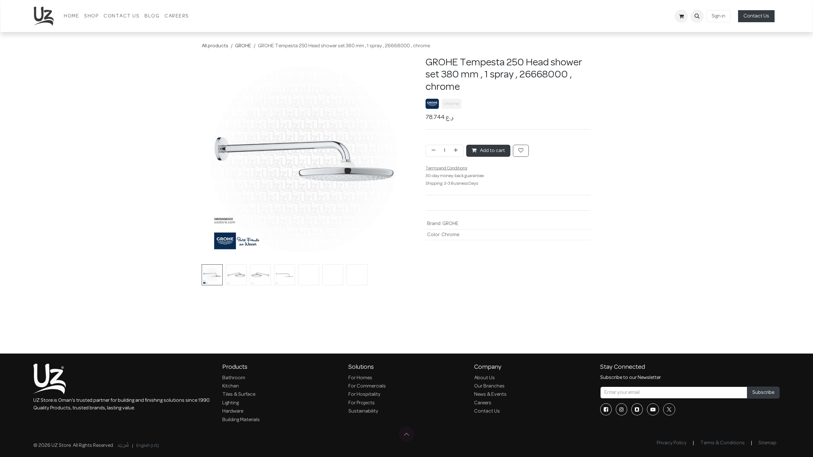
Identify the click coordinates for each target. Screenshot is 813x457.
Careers (482, 403)
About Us (484, 378)
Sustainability (363, 411)
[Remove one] (432, 150)
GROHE (243, 46)
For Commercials (367, 386)
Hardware (232, 411)
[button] (697, 16)
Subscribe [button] (763, 392)
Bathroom (233, 378)
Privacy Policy (672, 443)
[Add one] (457, 150)
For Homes (360, 378)
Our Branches (489, 386)
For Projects (361, 403)
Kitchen (230, 386)
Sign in (718, 16)
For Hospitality (364, 394)
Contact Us (756, 16)
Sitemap (767, 443)
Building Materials (241, 420)
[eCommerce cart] (681, 16)
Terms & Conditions (722, 443)
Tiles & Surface (238, 394)
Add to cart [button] (492, 151)
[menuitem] (71, 16)
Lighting (230, 403)
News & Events (490, 394)
